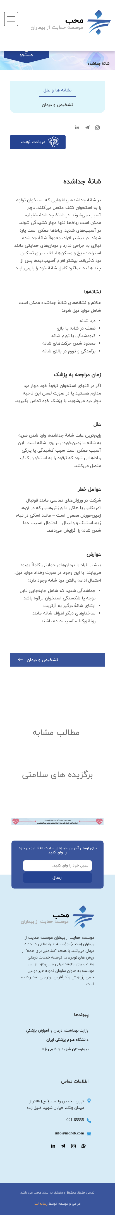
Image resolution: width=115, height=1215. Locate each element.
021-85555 (75, 1120)
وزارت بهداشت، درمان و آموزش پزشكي (57, 1030)
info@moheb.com (69, 1133)
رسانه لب (40, 1204)
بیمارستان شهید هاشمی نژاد (64, 1049)
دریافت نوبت (33, 142)
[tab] (57, 90)
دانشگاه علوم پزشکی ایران (67, 1039)
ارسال (57, 878)
